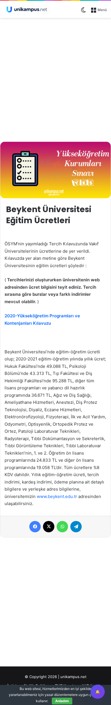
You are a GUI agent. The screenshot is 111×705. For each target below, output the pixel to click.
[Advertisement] (55, 79)
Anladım (62, 701)
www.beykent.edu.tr (57, 496)
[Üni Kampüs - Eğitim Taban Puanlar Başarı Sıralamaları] (27, 9)
